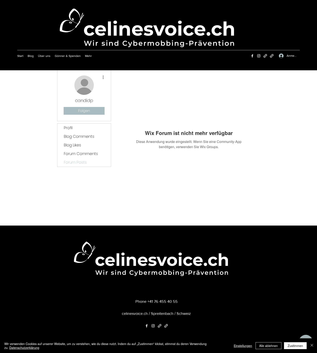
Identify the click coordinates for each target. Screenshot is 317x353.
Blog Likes (72, 145)
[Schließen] (311, 346)
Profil (68, 127)
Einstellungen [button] (243, 346)
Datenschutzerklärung (24, 347)
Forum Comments (81, 153)
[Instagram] (259, 56)
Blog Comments (79, 136)
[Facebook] (252, 56)
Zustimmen (295, 346)
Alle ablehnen (268, 346)
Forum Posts (75, 162)
